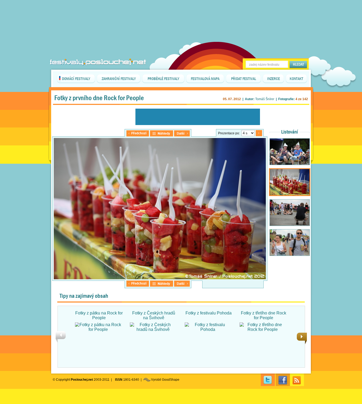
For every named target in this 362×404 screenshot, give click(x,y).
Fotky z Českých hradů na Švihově (153, 315)
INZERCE (273, 78)
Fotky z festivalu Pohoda (209, 313)
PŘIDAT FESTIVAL (243, 78)
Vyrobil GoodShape (165, 379)
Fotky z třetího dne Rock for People (263, 315)
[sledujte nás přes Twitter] (268, 380)
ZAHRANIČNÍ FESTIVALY (119, 78)
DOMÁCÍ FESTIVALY (76, 78)
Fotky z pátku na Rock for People (99, 315)
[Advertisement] (181, 13)
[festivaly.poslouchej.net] (98, 62)
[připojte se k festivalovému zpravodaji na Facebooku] (283, 380)
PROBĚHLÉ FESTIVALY (163, 78)
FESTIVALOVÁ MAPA (205, 78)
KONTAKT (296, 78)
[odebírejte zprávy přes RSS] (297, 380)
